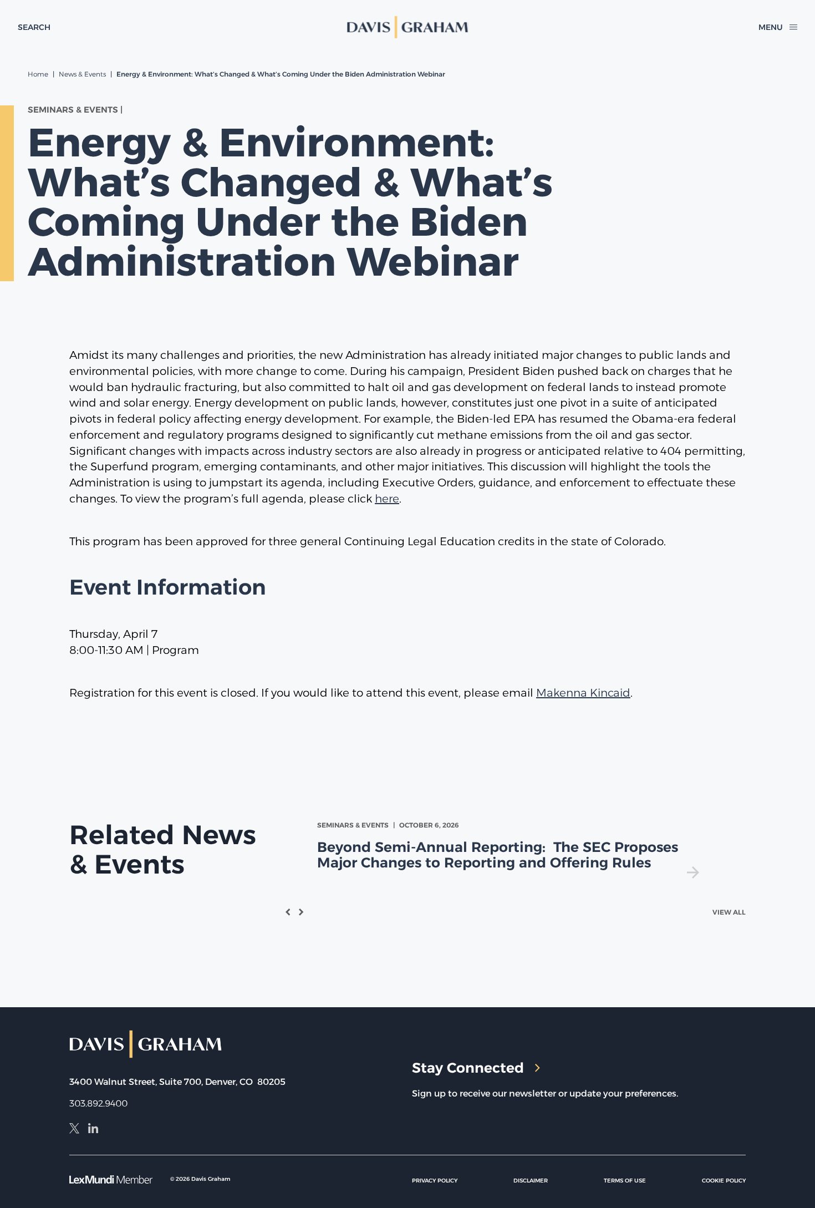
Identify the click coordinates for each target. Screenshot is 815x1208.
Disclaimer (530, 1180)
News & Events (82, 74)
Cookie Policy (724, 1180)
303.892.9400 (98, 1103)
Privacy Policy (434, 1180)
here (387, 498)
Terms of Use (625, 1180)
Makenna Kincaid (583, 692)
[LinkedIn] (93, 1129)
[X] (74, 1129)
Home (38, 74)
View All (729, 912)
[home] (408, 27)
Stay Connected (468, 1067)
